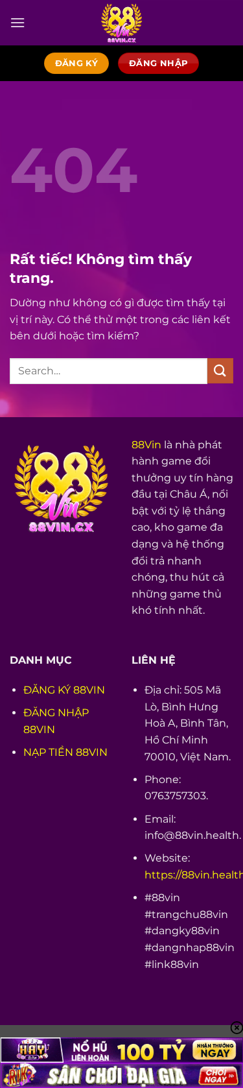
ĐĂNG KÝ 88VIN (64, 690)
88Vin (146, 445)
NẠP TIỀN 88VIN (65, 752)
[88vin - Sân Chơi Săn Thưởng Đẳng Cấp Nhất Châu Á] (121, 22)
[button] (17, 22)
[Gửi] (220, 370)
